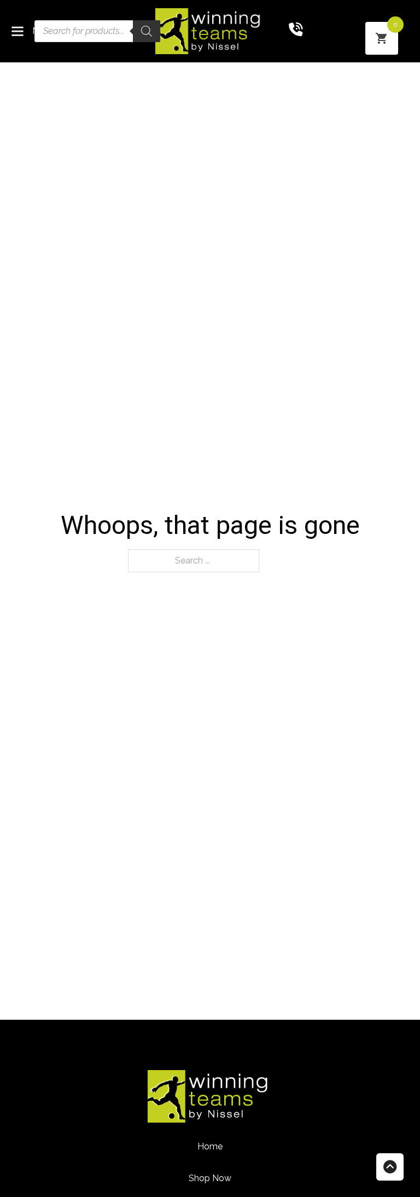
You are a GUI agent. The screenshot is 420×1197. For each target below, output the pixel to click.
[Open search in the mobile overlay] (97, 31)
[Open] (17, 31)
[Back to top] (390, 1167)
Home (210, 1146)
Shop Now (210, 1178)
